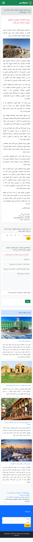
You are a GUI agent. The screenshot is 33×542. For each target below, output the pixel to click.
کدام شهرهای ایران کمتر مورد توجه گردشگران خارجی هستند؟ (17, 423)
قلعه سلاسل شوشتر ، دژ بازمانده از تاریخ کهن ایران (18, 385)
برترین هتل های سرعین (24, 341)
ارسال (27, 301)
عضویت (27, 525)
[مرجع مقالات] (25, 3)
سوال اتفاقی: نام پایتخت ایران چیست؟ (19, 292)
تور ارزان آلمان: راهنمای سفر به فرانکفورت (20, 464)
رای (28, 238)
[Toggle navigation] (3, 3)
